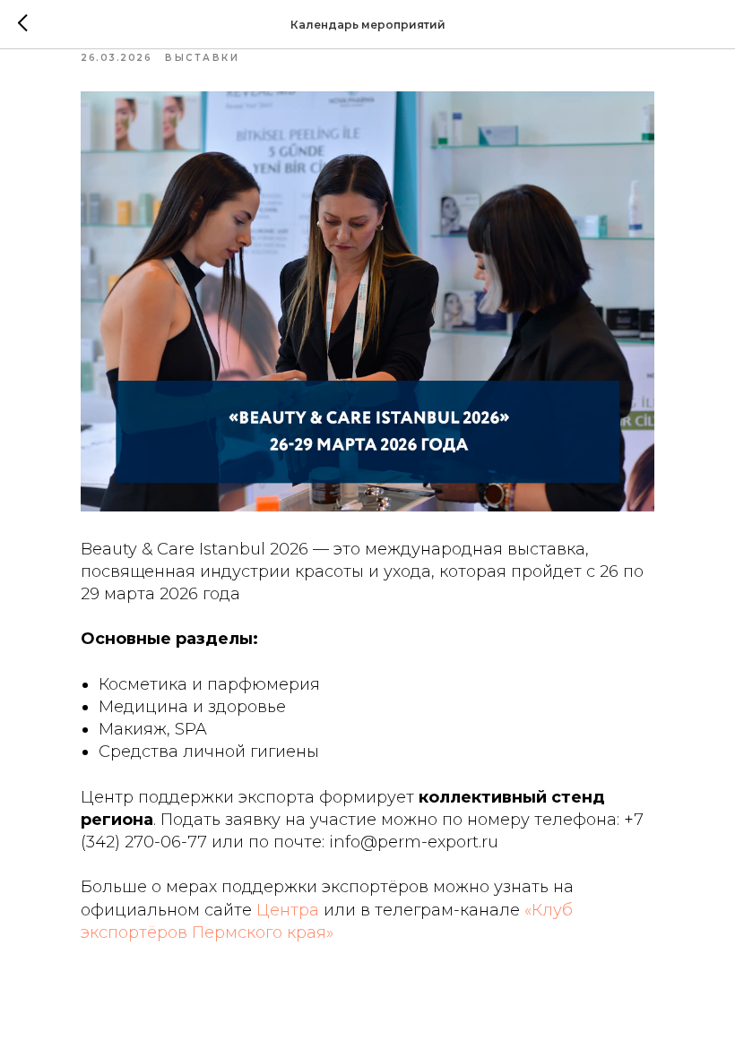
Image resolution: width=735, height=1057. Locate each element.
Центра (287, 910)
